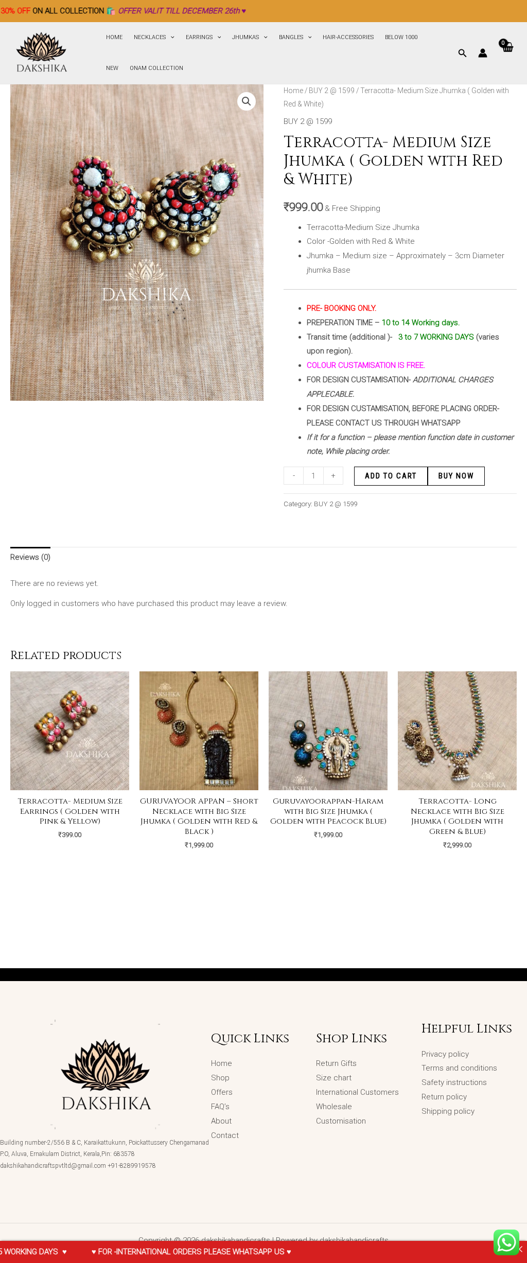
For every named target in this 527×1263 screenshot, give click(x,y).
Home (114, 37)
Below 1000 (401, 37)
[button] (246, 101)
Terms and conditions (459, 1068)
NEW (112, 68)
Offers (222, 1092)
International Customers (357, 1092)
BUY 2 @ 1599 (332, 90)
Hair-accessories (348, 37)
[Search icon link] (462, 54)
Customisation (341, 1121)
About (221, 1121)
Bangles (291, 37)
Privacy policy (445, 1054)
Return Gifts (336, 1063)
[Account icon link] (482, 53)
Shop (220, 1077)
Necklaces (150, 37)
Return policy (444, 1096)
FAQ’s (220, 1106)
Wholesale (335, 1106)
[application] (170, 37)
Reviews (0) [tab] (30, 557)
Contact (225, 1135)
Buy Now (456, 476)
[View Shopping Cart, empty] (507, 52)
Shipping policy (448, 1111)
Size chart (334, 1077)
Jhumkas (245, 37)
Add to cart (391, 476)
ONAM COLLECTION (156, 68)
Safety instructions (454, 1082)
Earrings (199, 37)
